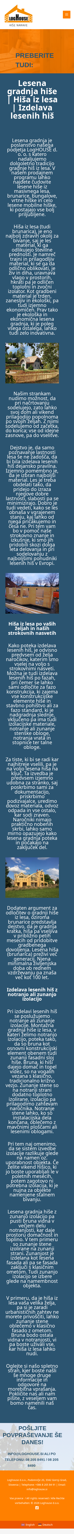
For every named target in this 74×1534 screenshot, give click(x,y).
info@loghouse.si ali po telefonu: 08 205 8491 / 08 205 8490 (32, 1460)
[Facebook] (37, 1508)
